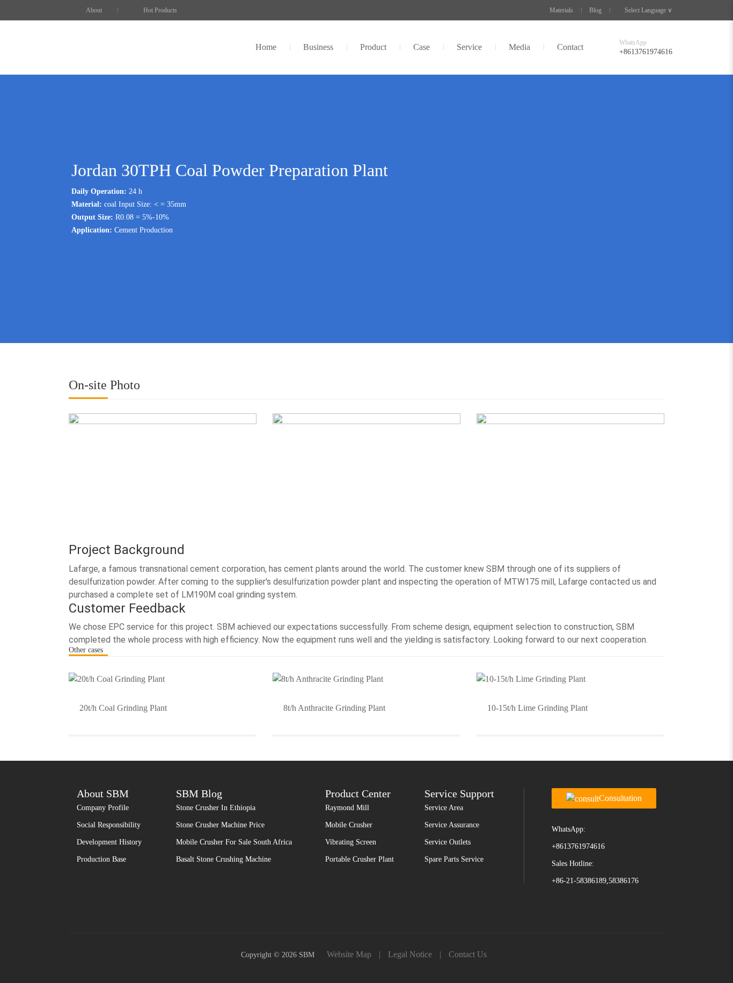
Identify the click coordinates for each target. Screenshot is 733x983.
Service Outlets (447, 842)
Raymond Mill (347, 808)
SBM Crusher (94, 47)
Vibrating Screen (350, 842)
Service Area (443, 808)
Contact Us (468, 954)
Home (265, 47)
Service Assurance (451, 825)
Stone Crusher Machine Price (220, 825)
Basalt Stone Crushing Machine (223, 859)
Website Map (349, 954)
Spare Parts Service (453, 859)
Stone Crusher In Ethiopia (215, 808)
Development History (109, 842)
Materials (561, 10)
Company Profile (103, 808)
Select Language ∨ (648, 10)
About (94, 10)
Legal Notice (410, 954)
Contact (570, 47)
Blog (595, 10)
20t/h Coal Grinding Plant (123, 707)
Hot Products (160, 10)
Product (373, 47)
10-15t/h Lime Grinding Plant (537, 707)
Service (469, 47)
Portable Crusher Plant (359, 859)
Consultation (620, 798)
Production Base (101, 859)
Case (421, 47)
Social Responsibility (109, 825)
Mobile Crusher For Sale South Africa (234, 842)
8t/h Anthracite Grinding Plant (334, 707)
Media (519, 47)
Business (318, 47)
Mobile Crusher (348, 825)
